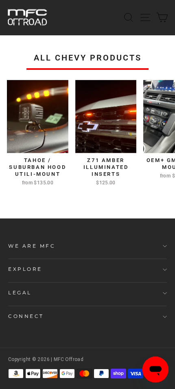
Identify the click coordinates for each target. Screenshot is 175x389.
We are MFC (31, 246)
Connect (26, 316)
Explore (25, 269)
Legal (20, 293)
